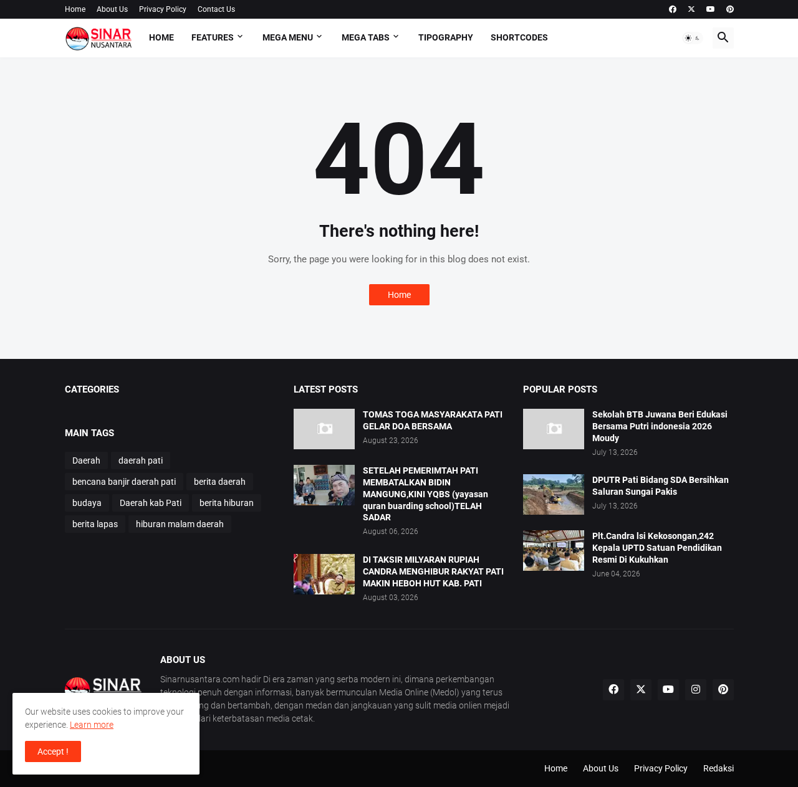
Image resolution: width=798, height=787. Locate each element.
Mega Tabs (366, 37)
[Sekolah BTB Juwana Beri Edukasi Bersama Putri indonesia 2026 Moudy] (553, 429)
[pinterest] (730, 9)
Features (212, 37)
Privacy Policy (162, 9)
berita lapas (95, 524)
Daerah (86, 460)
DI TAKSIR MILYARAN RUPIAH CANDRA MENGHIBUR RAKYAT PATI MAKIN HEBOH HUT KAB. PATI (433, 571)
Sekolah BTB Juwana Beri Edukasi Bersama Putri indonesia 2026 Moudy (660, 426)
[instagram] (695, 689)
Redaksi (718, 768)
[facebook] (672, 9)
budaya (87, 503)
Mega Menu (287, 37)
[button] (692, 38)
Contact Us (216, 9)
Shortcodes (519, 37)
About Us (112, 9)
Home (75, 9)
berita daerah (220, 482)
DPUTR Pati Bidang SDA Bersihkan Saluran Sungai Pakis (660, 486)
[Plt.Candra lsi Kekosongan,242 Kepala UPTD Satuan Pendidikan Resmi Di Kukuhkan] (553, 550)
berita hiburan (227, 503)
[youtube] (710, 9)
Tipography (445, 37)
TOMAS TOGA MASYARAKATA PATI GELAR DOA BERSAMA (432, 420)
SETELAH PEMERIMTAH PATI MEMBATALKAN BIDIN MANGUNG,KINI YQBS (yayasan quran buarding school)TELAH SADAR (425, 494)
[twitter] (691, 9)
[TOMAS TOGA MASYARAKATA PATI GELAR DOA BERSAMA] (324, 429)
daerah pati (140, 460)
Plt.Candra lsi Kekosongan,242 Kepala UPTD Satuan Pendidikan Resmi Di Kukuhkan (657, 548)
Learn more (91, 725)
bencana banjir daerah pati (124, 482)
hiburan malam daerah (180, 524)
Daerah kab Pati (150, 503)
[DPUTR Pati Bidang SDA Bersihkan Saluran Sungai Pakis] (553, 494)
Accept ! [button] (53, 751)
